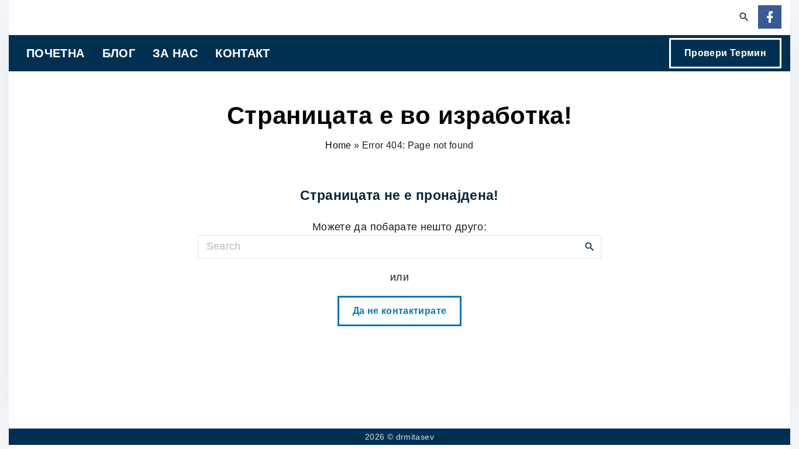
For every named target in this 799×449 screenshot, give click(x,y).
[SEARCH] (589, 246)
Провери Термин (725, 53)
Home (338, 145)
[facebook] (769, 17)
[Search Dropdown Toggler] (744, 17)
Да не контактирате (399, 311)
